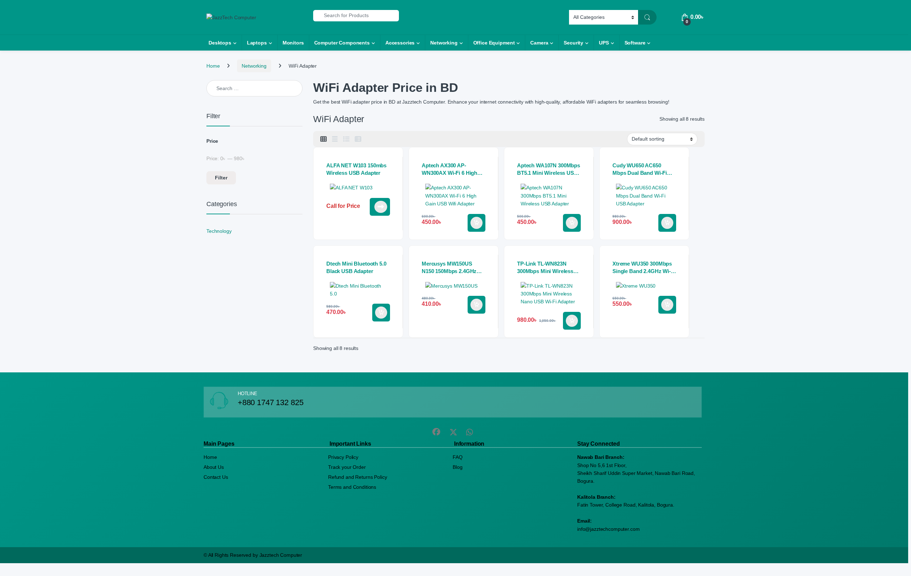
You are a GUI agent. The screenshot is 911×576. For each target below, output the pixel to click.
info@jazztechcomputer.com (608, 529)
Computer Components (342, 43)
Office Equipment (494, 43)
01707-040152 (380, 207)
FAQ (458, 457)
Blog (457, 467)
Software (635, 43)
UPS (604, 43)
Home (213, 66)
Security (573, 43)
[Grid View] (323, 139)
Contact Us (216, 477)
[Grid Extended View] (335, 139)
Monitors (293, 43)
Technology (219, 231)
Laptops (257, 43)
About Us (214, 467)
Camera (539, 43)
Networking (444, 43)
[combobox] (356, 15)
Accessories (400, 43)
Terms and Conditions (352, 487)
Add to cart (476, 223)
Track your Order (347, 467)
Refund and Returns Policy (357, 477)
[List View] (346, 139)
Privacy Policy (343, 457)
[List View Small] (358, 139)
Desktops (220, 43)
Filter (221, 177)
